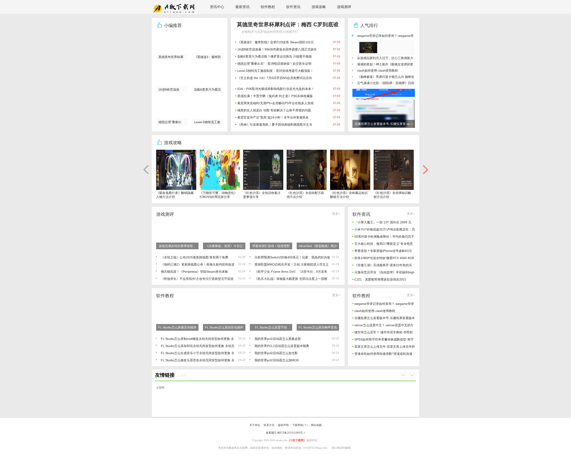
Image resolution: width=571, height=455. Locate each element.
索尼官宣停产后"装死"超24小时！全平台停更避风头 (273, 117)
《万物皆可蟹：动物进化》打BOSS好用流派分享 (218, 195)
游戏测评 (344, 7)
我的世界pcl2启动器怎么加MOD (276, 360)
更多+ (336, 213)
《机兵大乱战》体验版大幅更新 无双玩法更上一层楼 (290, 278)
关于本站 (254, 425)
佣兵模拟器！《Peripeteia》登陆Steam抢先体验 (194, 271)
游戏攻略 (319, 7)
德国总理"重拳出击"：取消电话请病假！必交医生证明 (274, 63)
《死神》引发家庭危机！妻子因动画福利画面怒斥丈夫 (274, 124)
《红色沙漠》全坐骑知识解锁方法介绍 (392, 195)
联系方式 (269, 425)
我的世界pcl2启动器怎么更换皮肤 (277, 339)
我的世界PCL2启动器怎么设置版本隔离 (281, 346)
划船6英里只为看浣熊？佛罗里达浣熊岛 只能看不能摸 (274, 56)
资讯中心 (217, 7)
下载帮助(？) (299, 425)
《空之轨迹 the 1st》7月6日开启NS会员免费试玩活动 (274, 78)
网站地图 (316, 425)
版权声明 (283, 425)
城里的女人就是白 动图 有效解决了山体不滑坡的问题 (274, 110)
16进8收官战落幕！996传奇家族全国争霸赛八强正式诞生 (277, 49)
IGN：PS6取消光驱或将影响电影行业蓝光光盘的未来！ (275, 89)
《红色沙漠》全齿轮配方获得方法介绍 (305, 195)
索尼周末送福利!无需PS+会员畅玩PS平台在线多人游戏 (275, 103)
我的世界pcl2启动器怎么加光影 (276, 353)
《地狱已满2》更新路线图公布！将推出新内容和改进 (197, 264)
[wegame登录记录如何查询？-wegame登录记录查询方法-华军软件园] (370, 47)
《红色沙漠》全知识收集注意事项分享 (262, 195)
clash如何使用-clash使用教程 (377, 70)
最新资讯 (242, 7)
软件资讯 (293, 7)
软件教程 (268, 7)
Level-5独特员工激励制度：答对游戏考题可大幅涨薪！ (275, 71)
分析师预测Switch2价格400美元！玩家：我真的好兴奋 (292, 257)
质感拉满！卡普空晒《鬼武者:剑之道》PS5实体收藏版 (275, 96)
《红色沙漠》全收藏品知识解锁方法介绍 (349, 195)
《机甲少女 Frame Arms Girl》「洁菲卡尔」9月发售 (290, 271)
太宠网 (160, 387)
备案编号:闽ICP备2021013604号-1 (285, 432)
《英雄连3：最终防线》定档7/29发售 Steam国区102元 (275, 42)
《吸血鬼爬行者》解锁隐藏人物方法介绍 (175, 195)
